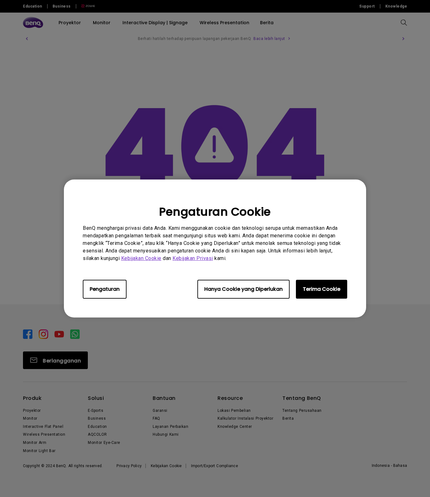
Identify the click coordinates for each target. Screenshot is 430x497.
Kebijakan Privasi (193, 258)
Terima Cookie (321, 289)
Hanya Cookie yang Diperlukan (243, 289)
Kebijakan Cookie (141, 258)
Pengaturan (105, 289)
